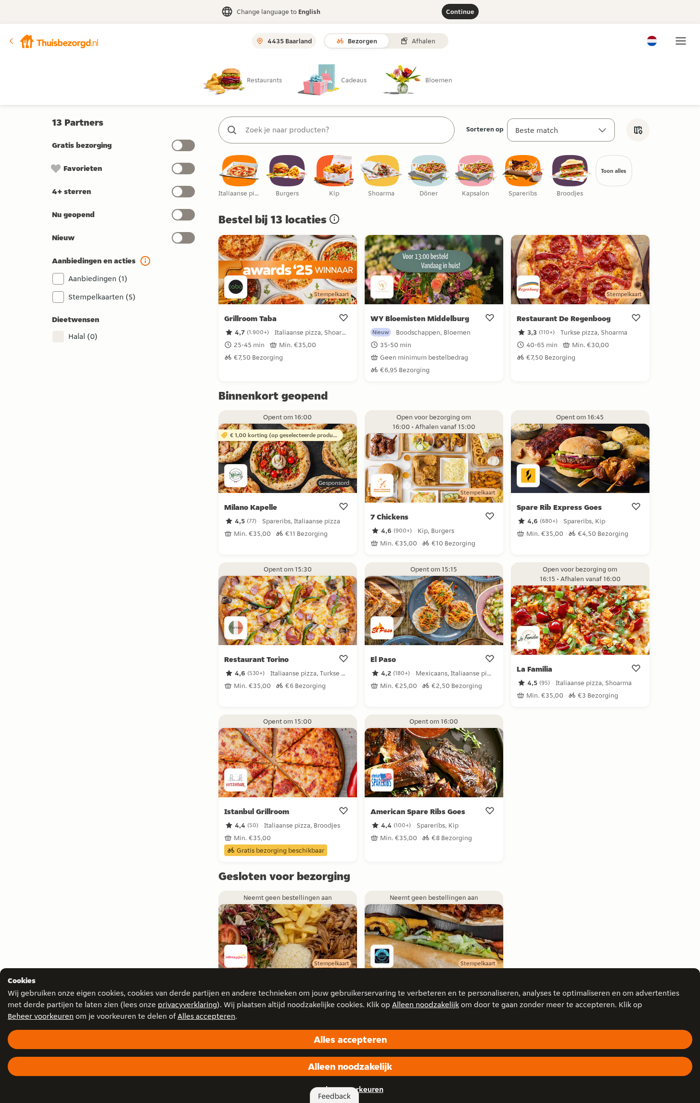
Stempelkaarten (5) (102, 297)
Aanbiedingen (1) (97, 278)
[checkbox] (240, 176)
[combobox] (346, 130)
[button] (53, 41)
